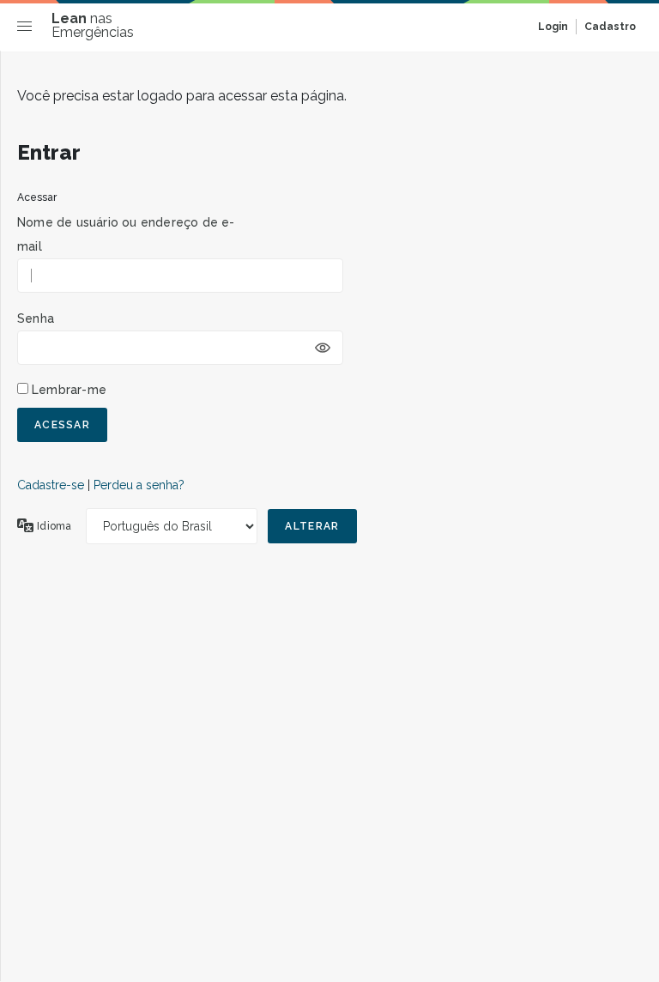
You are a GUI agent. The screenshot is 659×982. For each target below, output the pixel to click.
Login (553, 27)
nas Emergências (92, 25)
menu (28, 29)
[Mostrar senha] (323, 348)
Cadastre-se (50, 485)
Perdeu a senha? (139, 485)
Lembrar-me (69, 390)
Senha (35, 318)
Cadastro (610, 27)
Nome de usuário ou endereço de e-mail (126, 234)
